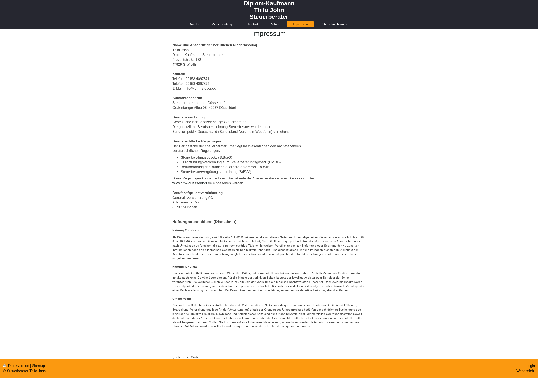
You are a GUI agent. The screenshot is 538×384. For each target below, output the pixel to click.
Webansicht (525, 371)
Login (530, 366)
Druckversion (18, 366)
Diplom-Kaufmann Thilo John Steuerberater (269, 10)
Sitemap (38, 366)
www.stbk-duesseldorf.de (192, 183)
